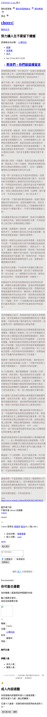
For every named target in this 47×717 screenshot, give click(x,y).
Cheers (4, 513)
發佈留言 (5, 562)
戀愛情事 (21, 534)
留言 (23, 527)
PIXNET (12, 675)
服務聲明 (28, 678)
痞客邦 (17, 527)
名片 (8, 54)
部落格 (9, 51)
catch (19, 537)
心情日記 (22, 42)
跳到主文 (5, 30)
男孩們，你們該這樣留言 (23, 64)
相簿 (8, 47)
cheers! (7, 22)
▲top (3, 541)
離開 (15, 712)
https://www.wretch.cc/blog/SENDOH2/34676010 (22, 500)
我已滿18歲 (6, 712)
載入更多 (5, 546)
